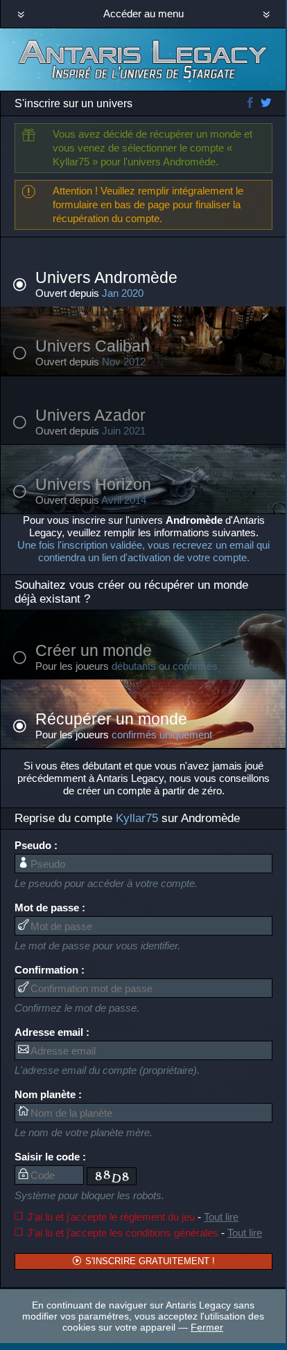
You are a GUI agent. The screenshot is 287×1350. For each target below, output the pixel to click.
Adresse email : (52, 1032)
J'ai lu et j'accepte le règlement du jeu (132, 1217)
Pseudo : (36, 845)
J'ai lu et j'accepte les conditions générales (144, 1233)
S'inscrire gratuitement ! (148, 1261)
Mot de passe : (50, 907)
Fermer (207, 1327)
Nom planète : (48, 1094)
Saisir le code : (50, 1156)
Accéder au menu (143, 13)
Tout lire (221, 1217)
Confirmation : (50, 970)
